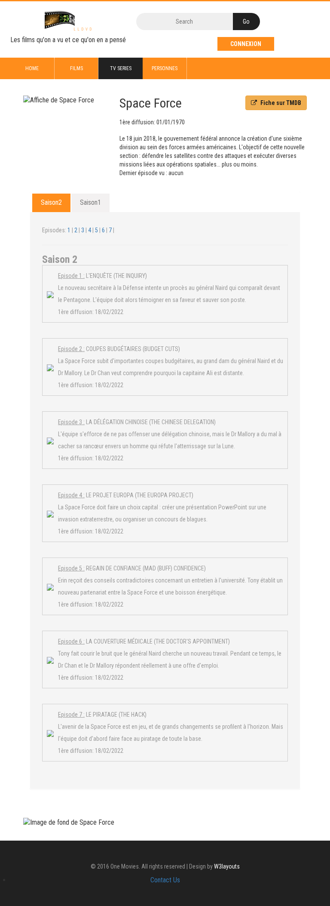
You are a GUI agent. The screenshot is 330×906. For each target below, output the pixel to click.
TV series (120, 68)
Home (32, 68)
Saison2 (51, 202)
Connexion (245, 43)
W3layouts (227, 866)
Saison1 (90, 202)
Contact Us (165, 880)
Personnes (164, 68)
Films (76, 68)
